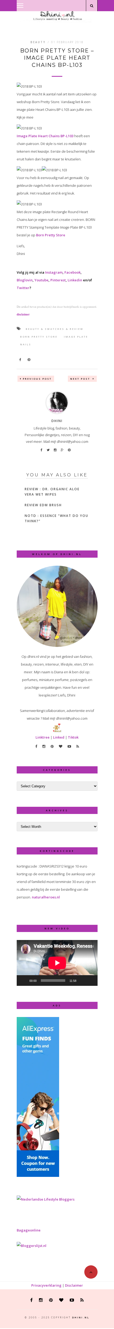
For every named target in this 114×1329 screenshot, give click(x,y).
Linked (58, 737)
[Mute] (82, 980)
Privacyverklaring (46, 1285)
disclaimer (23, 314)
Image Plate (76, 336)
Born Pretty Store (50, 235)
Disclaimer (74, 1285)
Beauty (38, 42)
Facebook (72, 272)
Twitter (23, 287)
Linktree (43, 737)
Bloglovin (25, 280)
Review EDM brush (43, 505)
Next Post (80, 378)
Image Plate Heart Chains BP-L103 (45, 135)
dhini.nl (80, 1317)
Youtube (41, 280)
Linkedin (75, 280)
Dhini (57, 421)
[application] (57, 963)
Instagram (54, 272)
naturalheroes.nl (46, 897)
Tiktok (73, 737)
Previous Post (37, 378)
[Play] (23, 980)
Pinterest (58, 280)
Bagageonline (29, 1230)
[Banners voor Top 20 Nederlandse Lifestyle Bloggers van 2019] (45, 1199)
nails (25, 344)
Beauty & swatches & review (55, 329)
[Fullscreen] (90, 980)
